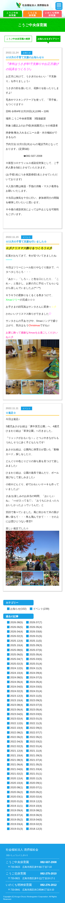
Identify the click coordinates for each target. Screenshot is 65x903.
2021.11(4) (35, 750)
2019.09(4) (16, 810)
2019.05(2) (16, 819)
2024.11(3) (35, 668)
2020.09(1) (35, 782)
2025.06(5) (16, 654)
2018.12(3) (35, 828)
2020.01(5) (16, 801)
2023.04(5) (16, 714)
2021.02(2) (16, 773)
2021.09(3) (35, 755)
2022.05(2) (35, 737)
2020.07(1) (35, 787)
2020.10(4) (16, 782)
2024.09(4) (35, 672)
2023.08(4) (16, 704)
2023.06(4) (16, 709)
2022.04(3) (16, 741)
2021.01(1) (35, 773)
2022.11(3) (35, 723)
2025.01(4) (35, 663)
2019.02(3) (35, 824)
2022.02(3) (16, 746)
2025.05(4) (35, 654)
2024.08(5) (16, 677)
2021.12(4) (16, 750)
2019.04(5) (35, 819)
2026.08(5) (16, 622)
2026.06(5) (16, 627)
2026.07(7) (35, 622)
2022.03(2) (35, 741)
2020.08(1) (16, 787)
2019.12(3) (35, 801)
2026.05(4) (35, 627)
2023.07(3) (35, 704)
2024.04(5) (16, 686)
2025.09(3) (35, 645)
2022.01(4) (35, 746)
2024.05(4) (35, 681)
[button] (12, 362)
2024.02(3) (16, 691)
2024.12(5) (16, 668)
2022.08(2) (16, 732)
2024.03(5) (35, 686)
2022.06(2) (16, 737)
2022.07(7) (35, 732)
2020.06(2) (16, 792)
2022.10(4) (16, 727)
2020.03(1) (16, 796)
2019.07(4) (16, 815)
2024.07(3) (35, 677)
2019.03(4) (16, 824)
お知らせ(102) (18, 608)
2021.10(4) (16, 755)
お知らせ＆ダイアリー (48, 39)
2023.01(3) (35, 718)
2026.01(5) (35, 636)
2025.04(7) (16, 659)
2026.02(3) (16, 636)
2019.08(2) (35, 810)
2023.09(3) (35, 700)
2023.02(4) (16, 718)
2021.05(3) (35, 764)
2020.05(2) (35, 792)
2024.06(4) (16, 681)
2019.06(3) (35, 815)
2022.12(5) (16, 723)
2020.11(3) (35, 778)
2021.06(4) (16, 764)
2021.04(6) (16, 769)
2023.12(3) (16, 695)
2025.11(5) (35, 640)
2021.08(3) (16, 759)
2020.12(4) (16, 778)
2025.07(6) (35, 649)
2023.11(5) (35, 695)
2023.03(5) (35, 714)
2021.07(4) (35, 759)
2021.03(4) (35, 769)
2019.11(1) (16, 805)
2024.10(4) (16, 672)
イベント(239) (41, 608)
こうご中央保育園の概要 (18, 39)
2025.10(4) (16, 645)
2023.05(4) (35, 709)
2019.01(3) (16, 828)
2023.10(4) (16, 700)
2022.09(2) (35, 727)
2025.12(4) (16, 640)
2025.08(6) (16, 649)
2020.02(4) (35, 796)
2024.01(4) (35, 691)
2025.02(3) (16, 663)
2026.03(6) (35, 631)
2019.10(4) (35, 805)
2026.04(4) (16, 631)
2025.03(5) (35, 659)
